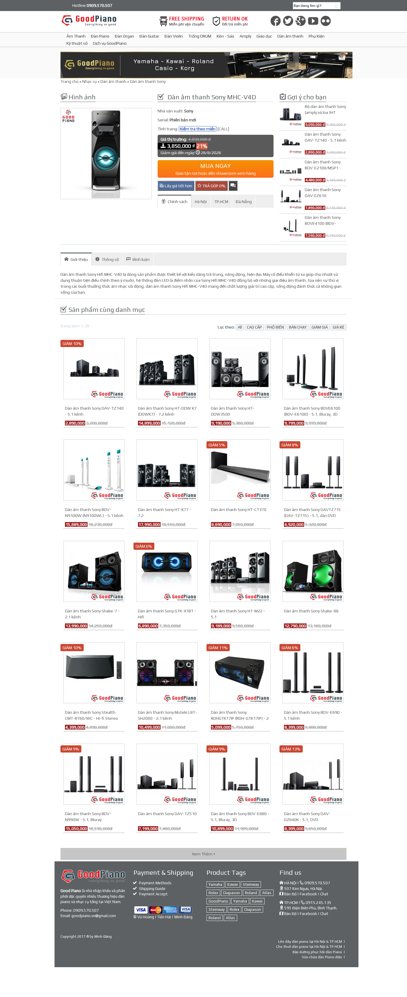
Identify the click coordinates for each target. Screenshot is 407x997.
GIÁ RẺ (338, 327)
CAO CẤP (254, 327)
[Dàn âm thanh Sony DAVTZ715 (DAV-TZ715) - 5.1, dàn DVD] (313, 469)
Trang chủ (69, 81)
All (240, 327)
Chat (324, 894)
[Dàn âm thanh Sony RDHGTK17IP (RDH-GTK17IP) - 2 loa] (240, 672)
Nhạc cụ (89, 81)
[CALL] (223, 128)
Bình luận (141, 259)
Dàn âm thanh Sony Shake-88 (311, 611)
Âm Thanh (76, 36)
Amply (245, 36)
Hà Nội (201, 201)
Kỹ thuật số (77, 43)
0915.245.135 (318, 902)
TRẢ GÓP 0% (213, 185)
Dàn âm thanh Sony (148, 81)
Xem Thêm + (203, 854)
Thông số (110, 259)
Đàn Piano (100, 36)
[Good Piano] (106, 20)
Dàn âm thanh (290, 36)
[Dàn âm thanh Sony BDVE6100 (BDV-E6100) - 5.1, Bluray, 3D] (313, 368)
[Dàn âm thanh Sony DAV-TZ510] (167, 773)
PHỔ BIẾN (275, 327)
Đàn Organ (124, 36)
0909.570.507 (86, 910)
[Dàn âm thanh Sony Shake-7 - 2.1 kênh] (94, 571)
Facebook (308, 894)
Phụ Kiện (316, 36)
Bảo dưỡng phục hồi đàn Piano (317, 952)
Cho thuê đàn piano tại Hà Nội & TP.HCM (309, 947)
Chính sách (177, 201)
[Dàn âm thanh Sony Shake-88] (313, 571)
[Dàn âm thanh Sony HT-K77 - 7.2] (167, 469)
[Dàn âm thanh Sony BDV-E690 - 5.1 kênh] (313, 672)
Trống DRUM (199, 36)
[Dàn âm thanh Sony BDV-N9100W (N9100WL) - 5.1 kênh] (94, 469)
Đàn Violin (173, 36)
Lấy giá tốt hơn (178, 185)
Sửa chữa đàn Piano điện (322, 957)
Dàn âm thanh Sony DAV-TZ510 (167, 813)
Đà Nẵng (244, 201)
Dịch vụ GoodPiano (110, 43)
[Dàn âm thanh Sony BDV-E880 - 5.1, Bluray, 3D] (240, 773)
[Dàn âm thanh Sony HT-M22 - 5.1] (240, 571)
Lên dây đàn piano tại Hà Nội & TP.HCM (310, 941)
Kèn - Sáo (225, 36)
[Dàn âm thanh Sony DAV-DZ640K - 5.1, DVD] (313, 773)
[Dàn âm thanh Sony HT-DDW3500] (240, 368)
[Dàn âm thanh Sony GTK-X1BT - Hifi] (167, 571)
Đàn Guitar (149, 36)
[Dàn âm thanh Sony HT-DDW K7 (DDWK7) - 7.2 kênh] (167, 368)
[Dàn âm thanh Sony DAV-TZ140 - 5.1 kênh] (94, 368)
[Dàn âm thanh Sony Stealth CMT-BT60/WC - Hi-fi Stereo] (94, 672)
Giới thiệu (79, 259)
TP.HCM (221, 201)
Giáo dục (264, 36)
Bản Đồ (290, 894)
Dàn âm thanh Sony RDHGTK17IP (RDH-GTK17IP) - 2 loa (240, 718)
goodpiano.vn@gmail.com (94, 916)
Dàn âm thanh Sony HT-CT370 (238, 509)
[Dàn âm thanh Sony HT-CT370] (240, 469)
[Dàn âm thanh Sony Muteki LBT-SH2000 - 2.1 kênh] (167, 672)
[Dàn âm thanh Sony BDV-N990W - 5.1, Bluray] (94, 773)
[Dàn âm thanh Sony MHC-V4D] (106, 153)
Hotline (92, 5)
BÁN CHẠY (298, 327)
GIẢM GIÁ (320, 327)
